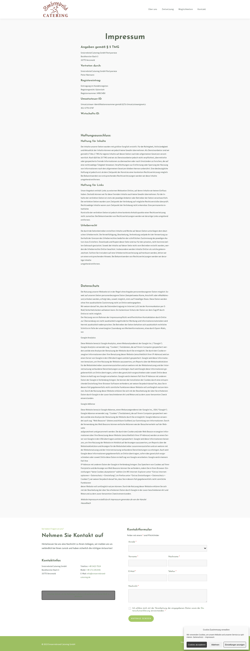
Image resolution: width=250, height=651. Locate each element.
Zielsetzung (168, 9)
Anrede (132, 542)
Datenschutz (198, 637)
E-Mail (132, 571)
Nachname (174, 557)
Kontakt (202, 9)
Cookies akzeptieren (196, 645)
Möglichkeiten (186, 9)
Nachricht (133, 586)
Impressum (209, 637)
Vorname (133, 557)
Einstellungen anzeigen (235, 645)
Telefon (172, 571)
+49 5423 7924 (94, 566)
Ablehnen (215, 645)
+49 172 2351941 (93, 570)
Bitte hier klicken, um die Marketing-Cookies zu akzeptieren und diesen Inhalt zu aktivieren (78, 595)
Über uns (152, 9)
